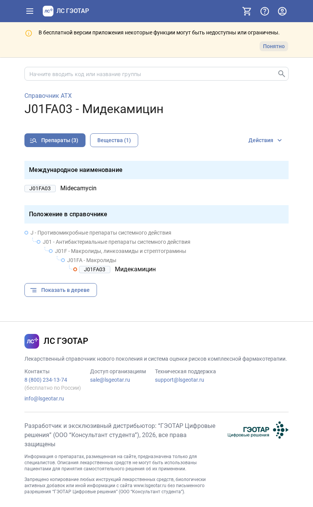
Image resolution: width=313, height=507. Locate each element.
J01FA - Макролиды (91, 260)
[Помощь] (264, 11)
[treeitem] (156, 251)
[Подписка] (246, 11)
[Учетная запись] (282, 11)
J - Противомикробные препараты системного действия (101, 233)
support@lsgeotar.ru (179, 380)
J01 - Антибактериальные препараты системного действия (116, 242)
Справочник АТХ (48, 96)
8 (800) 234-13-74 (45, 380)
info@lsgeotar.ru (44, 398)
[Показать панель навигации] (29, 11)
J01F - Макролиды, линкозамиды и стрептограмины (120, 251)
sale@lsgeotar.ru (110, 380)
